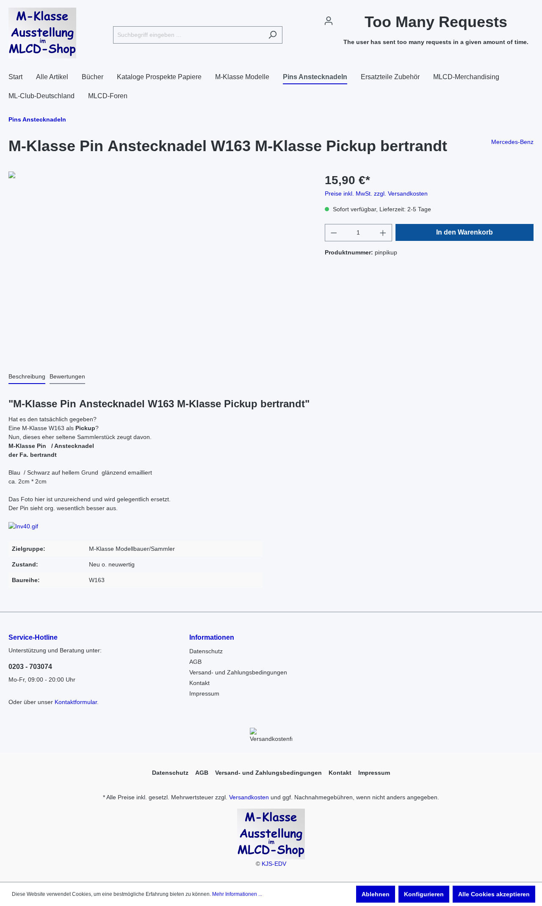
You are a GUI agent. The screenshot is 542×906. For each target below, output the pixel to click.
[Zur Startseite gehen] (42, 33)
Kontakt (199, 683)
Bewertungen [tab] (67, 376)
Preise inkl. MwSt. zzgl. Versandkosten (376, 193)
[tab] (26, 376)
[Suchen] (272, 35)
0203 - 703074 (30, 666)
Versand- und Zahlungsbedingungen (238, 672)
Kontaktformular (76, 702)
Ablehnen (376, 894)
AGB (195, 661)
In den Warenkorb (464, 232)
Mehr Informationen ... (237, 894)
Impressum (204, 693)
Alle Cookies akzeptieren (494, 894)
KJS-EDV (274, 863)
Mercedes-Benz (512, 141)
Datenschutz (206, 651)
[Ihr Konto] (328, 21)
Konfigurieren (424, 894)
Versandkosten (249, 797)
